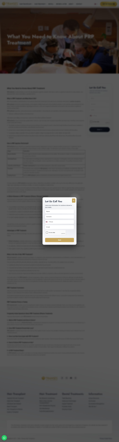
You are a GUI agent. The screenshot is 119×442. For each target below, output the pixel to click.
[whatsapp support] (4, 437)
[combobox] (47, 222)
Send (59, 240)
